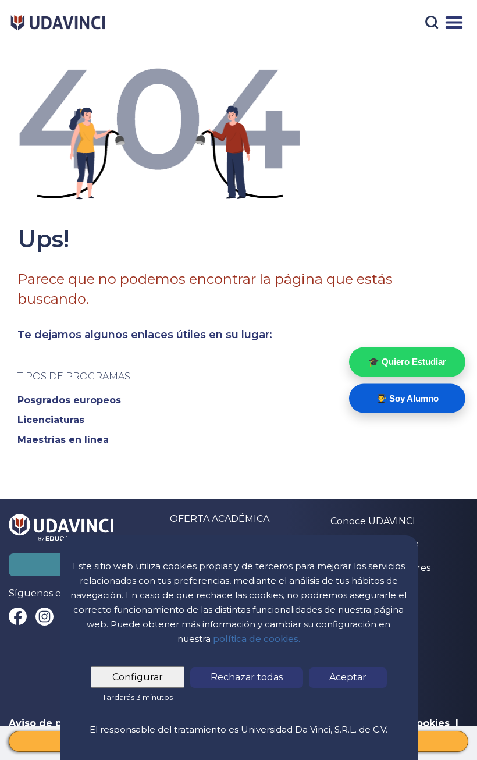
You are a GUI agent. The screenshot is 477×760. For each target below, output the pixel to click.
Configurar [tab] (137, 677)
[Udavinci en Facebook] (18, 617)
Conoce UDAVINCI (372, 521)
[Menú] (454, 22)
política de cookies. (256, 638)
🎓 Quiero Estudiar (407, 362)
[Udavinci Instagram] (44, 617)
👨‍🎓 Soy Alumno (407, 398)
